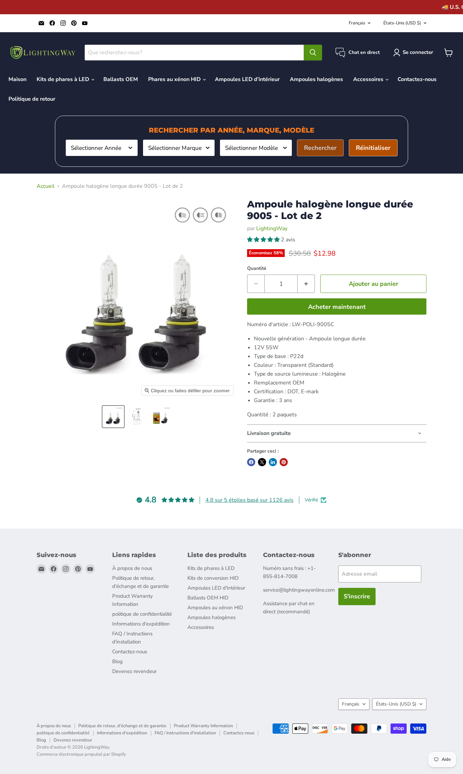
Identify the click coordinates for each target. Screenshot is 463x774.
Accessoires (369, 79)
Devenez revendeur (134, 671)
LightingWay (271, 228)
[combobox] (101, 147)
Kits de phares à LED (63, 79)
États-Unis (402, 23)
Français (357, 23)
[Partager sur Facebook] (251, 462)
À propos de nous (132, 568)
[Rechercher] (313, 52)
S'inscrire (357, 596)
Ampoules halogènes (316, 79)
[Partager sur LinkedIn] (273, 462)
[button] (113, 417)
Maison (17, 79)
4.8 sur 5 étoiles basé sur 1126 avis (249, 500)
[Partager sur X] (262, 462)
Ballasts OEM (120, 79)
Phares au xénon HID (175, 79)
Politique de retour (31, 99)
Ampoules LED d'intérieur (247, 79)
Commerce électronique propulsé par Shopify (81, 754)
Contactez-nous (417, 79)
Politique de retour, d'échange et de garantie (122, 726)
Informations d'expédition (141, 623)
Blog (117, 661)
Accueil (46, 186)
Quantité (256, 268)
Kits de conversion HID (213, 578)
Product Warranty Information (203, 726)
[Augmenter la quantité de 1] (306, 284)
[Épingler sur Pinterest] (284, 462)
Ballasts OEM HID (207, 597)
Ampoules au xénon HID (215, 607)
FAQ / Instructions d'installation (185, 733)
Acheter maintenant (337, 307)
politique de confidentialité (142, 614)
